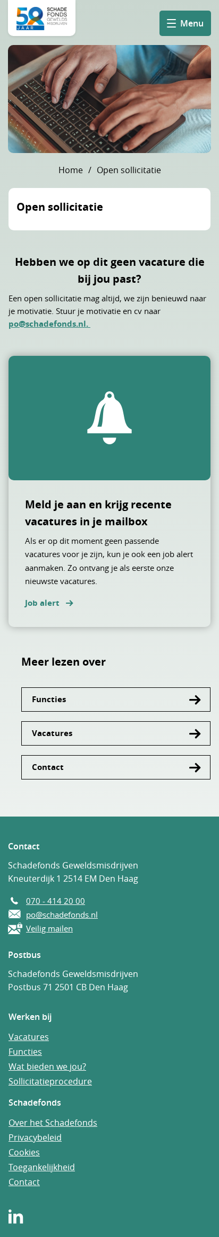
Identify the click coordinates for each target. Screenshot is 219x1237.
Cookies (24, 1152)
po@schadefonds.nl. (49, 323)
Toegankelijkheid (42, 1167)
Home (70, 170)
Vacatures (52, 733)
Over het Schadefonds (53, 1122)
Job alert (42, 602)
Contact (48, 767)
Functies (49, 699)
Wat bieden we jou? (47, 1066)
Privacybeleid (35, 1137)
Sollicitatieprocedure (50, 1081)
